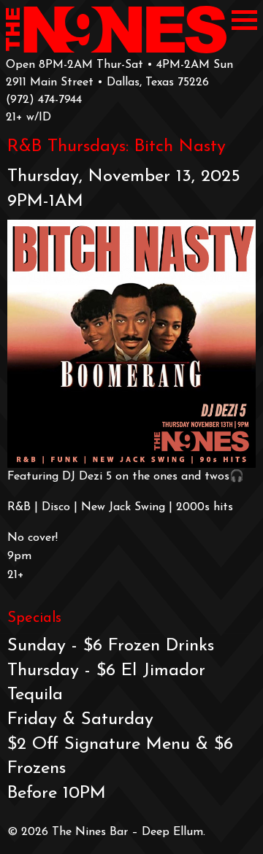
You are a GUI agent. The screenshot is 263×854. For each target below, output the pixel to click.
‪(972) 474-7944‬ (44, 100)
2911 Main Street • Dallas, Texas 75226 (107, 82)
